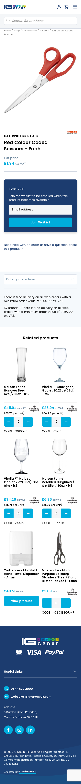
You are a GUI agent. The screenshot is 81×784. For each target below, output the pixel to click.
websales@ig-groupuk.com (31, 697)
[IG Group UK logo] (15, 7)
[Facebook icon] (8, 729)
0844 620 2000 (22, 689)
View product (21, 365)
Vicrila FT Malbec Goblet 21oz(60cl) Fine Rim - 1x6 (21, 482)
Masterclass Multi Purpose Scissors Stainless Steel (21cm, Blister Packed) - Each (59, 575)
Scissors (44, 30)
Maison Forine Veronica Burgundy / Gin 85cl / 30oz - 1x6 (58, 482)
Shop (17, 30)
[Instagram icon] (19, 729)
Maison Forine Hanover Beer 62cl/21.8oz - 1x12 (16, 390)
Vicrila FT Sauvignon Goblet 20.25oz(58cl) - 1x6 (58, 390)
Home (7, 30)
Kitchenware (29, 30)
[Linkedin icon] (30, 729)
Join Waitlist (40, 222)
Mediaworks (27, 771)
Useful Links (13, 671)
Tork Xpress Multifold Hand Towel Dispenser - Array (21, 573)
